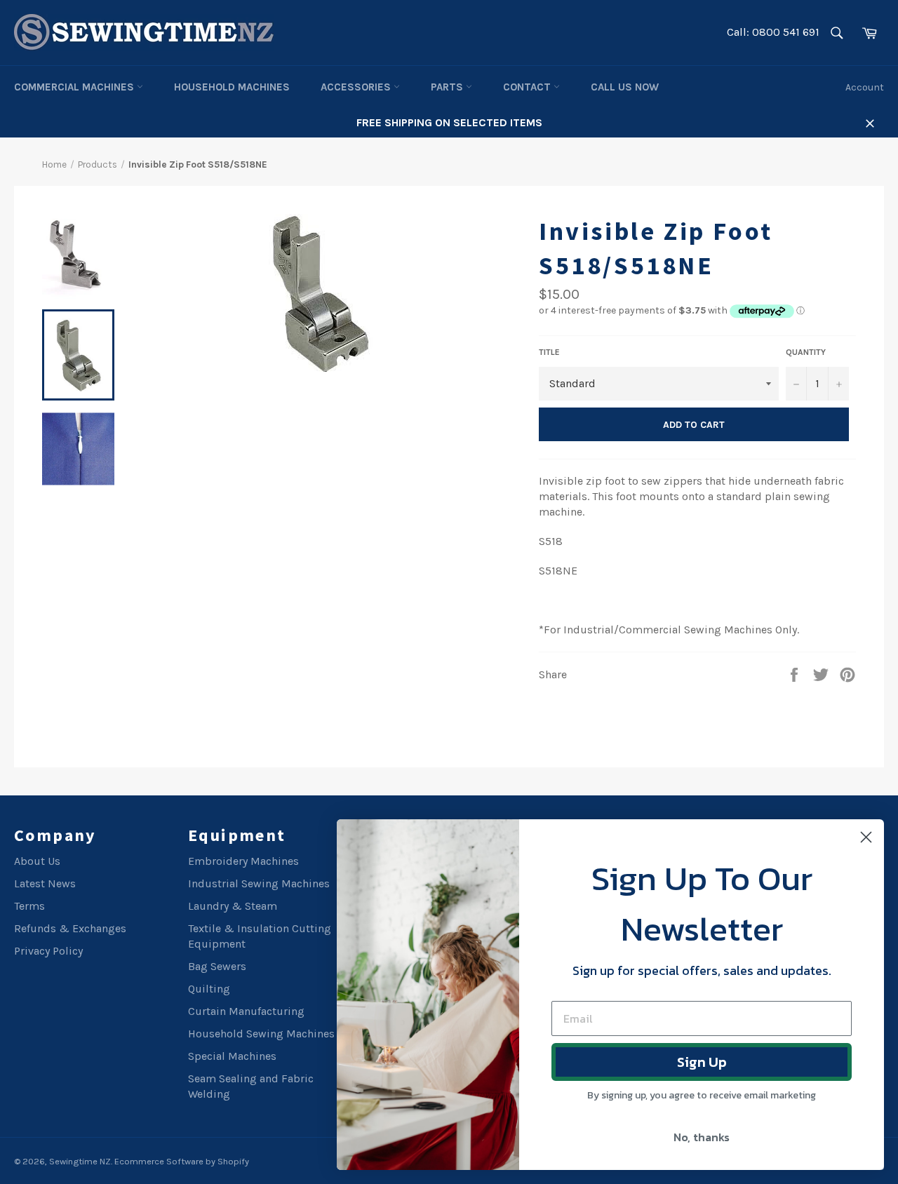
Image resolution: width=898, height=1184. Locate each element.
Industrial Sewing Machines (259, 883)
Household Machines (232, 87)
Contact (528, 87)
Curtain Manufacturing (246, 1011)
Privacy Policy (48, 950)
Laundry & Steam (232, 906)
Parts (448, 87)
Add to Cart (694, 425)
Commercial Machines (75, 87)
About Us (37, 861)
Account (864, 87)
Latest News (45, 883)
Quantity (806, 352)
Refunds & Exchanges (70, 928)
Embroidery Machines (243, 861)
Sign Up (702, 1061)
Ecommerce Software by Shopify (181, 1161)
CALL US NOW (625, 87)
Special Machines (232, 1056)
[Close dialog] (866, 837)
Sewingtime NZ (80, 1161)
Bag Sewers (217, 966)
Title (549, 352)
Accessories (357, 87)
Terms (29, 906)
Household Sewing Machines (261, 1033)
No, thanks (702, 1137)
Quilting (209, 988)
